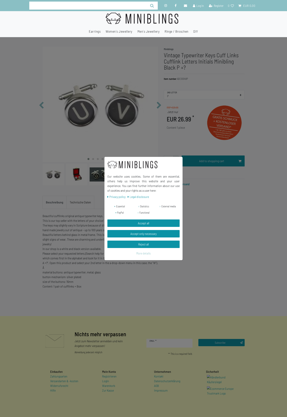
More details (143, 253)
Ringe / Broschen (176, 31)
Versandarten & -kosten (64, 381)
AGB (156, 385)
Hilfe (53, 390)
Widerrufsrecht (59, 385)
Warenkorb (108, 385)
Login (105, 381)
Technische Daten (80, 202)
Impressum (161, 390)
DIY (195, 31)
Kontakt (158, 376)
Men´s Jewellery (148, 31)
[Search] (152, 6)
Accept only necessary (143, 233)
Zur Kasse (108, 390)
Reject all (143, 244)
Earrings (95, 31)
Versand (185, 184)
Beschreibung (54, 202)
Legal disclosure (139, 197)
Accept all (143, 223)
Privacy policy (117, 197)
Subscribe (220, 342)
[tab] (55, 202)
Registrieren (109, 376)
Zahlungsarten (58, 376)
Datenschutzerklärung (167, 381)
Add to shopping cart (211, 161)
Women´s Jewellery (119, 31)
